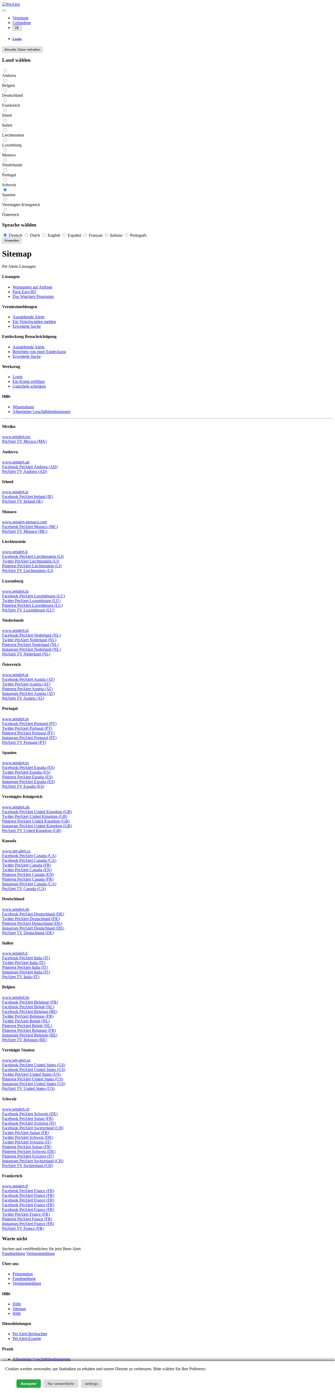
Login (18, 377)
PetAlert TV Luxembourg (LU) (28, 610)
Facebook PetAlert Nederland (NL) (31, 635)
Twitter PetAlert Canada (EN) (27, 870)
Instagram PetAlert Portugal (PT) (29, 737)
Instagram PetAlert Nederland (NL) (31, 649)
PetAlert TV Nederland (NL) (26, 654)
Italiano (116, 235)
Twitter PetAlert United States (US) (31, 1074)
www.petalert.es (15, 763)
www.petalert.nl (15, 630)
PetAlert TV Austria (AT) (23, 698)
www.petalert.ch (15, 1109)
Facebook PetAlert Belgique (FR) (30, 1002)
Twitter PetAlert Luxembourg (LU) (31, 600)
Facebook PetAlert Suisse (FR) (27, 1118)
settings (91, 1383)
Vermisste (21, 18)
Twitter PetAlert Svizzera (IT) (26, 1142)
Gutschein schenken (29, 386)
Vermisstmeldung (40, 1253)
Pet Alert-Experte (27, 1338)
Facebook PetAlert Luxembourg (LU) (33, 596)
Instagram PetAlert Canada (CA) (29, 884)
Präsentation (23, 1274)
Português (138, 235)
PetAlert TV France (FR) (23, 1228)
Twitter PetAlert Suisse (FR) (25, 1132)
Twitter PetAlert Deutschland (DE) (31, 918)
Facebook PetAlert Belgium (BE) (29, 1011)
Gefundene (22, 22)
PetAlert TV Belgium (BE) (24, 1040)
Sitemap (19, 1308)
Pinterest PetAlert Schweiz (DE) (28, 1151)
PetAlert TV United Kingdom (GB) (31, 830)
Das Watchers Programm (33, 296)
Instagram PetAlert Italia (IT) (26, 972)
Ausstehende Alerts (28, 317)
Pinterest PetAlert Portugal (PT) (28, 733)
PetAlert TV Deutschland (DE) (28, 933)
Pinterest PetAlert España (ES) (27, 777)
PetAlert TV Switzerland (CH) (27, 1165)
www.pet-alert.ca (16, 851)
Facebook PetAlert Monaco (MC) (30, 526)
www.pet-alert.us (16, 1060)
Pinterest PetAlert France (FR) (27, 1219)
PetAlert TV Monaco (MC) (24, 531)
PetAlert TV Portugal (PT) (24, 742)
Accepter (29, 1383)
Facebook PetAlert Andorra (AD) (30, 467)
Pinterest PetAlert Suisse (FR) (26, 1147)
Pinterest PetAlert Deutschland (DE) (32, 923)
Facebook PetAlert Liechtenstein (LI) (33, 556)
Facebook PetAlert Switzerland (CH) (32, 1128)
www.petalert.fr (15, 1186)
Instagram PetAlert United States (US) (33, 1083)
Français (96, 235)
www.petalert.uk (16, 807)
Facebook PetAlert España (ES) (28, 767)
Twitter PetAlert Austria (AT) (26, 684)
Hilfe (17, 1304)
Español (74, 235)
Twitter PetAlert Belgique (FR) (27, 1016)
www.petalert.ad (15, 462)
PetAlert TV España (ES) (23, 786)
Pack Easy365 (24, 292)
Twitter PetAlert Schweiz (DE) (27, 1137)
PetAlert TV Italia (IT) (20, 977)
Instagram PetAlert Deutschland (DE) (33, 928)
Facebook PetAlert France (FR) (28, 1190)
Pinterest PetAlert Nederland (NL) (30, 644)
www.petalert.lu (15, 591)
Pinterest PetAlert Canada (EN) (28, 874)
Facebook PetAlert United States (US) (33, 1065)
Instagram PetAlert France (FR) (28, 1223)
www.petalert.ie (15, 492)
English (54, 235)
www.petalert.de (15, 909)
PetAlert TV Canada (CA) (24, 888)
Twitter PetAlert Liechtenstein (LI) (30, 561)
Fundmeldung (13, 1253)
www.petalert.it (14, 953)
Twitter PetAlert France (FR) (26, 1214)
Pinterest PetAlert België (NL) (27, 1025)
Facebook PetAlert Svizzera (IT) (29, 1123)
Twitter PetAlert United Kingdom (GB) (34, 816)
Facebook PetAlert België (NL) (28, 1007)
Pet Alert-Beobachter (30, 1334)
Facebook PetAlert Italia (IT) (26, 958)
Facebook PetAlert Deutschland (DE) (33, 914)
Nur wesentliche (61, 1383)
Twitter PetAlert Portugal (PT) (27, 728)
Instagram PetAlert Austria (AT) (28, 693)
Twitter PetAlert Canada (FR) (26, 865)
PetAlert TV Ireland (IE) (22, 501)
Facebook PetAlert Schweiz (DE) (30, 1114)
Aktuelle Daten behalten (22, 50)
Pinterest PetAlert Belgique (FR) (29, 1030)
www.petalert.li (14, 552)
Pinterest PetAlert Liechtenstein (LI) (32, 566)
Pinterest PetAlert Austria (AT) (27, 689)
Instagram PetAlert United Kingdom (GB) (37, 826)
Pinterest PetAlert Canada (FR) (27, 879)
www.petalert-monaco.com (24, 522)
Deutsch (15, 235)
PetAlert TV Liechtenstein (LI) (27, 570)
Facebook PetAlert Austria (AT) (28, 679)
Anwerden (11, 240)
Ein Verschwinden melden (34, 321)
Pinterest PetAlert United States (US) (32, 1079)
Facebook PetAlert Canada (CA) (29, 855)
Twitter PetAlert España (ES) (26, 772)
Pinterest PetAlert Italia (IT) (25, 967)
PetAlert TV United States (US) (28, 1088)
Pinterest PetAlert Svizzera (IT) (28, 1156)
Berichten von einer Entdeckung (39, 351)
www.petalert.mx (16, 436)
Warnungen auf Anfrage (32, 287)
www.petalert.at (15, 674)
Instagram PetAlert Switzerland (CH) (32, 1161)
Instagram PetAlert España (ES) (28, 781)
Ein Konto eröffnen (29, 381)
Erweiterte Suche (27, 326)
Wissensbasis (23, 407)
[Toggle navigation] (4, 10)
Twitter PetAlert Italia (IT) (23, 962)
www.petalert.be (15, 997)
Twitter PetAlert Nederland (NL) (29, 640)
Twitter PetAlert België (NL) (26, 1021)
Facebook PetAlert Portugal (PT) (29, 723)
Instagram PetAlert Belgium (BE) (29, 1035)
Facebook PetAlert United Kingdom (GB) (37, 811)
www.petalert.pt (15, 719)
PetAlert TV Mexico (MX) (24, 441)
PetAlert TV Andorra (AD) (24, 471)
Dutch (35, 235)
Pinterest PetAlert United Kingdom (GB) (36, 821)
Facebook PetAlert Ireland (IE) (27, 496)
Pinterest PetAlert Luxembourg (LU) (32, 605)
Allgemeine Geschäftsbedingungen (41, 411)
